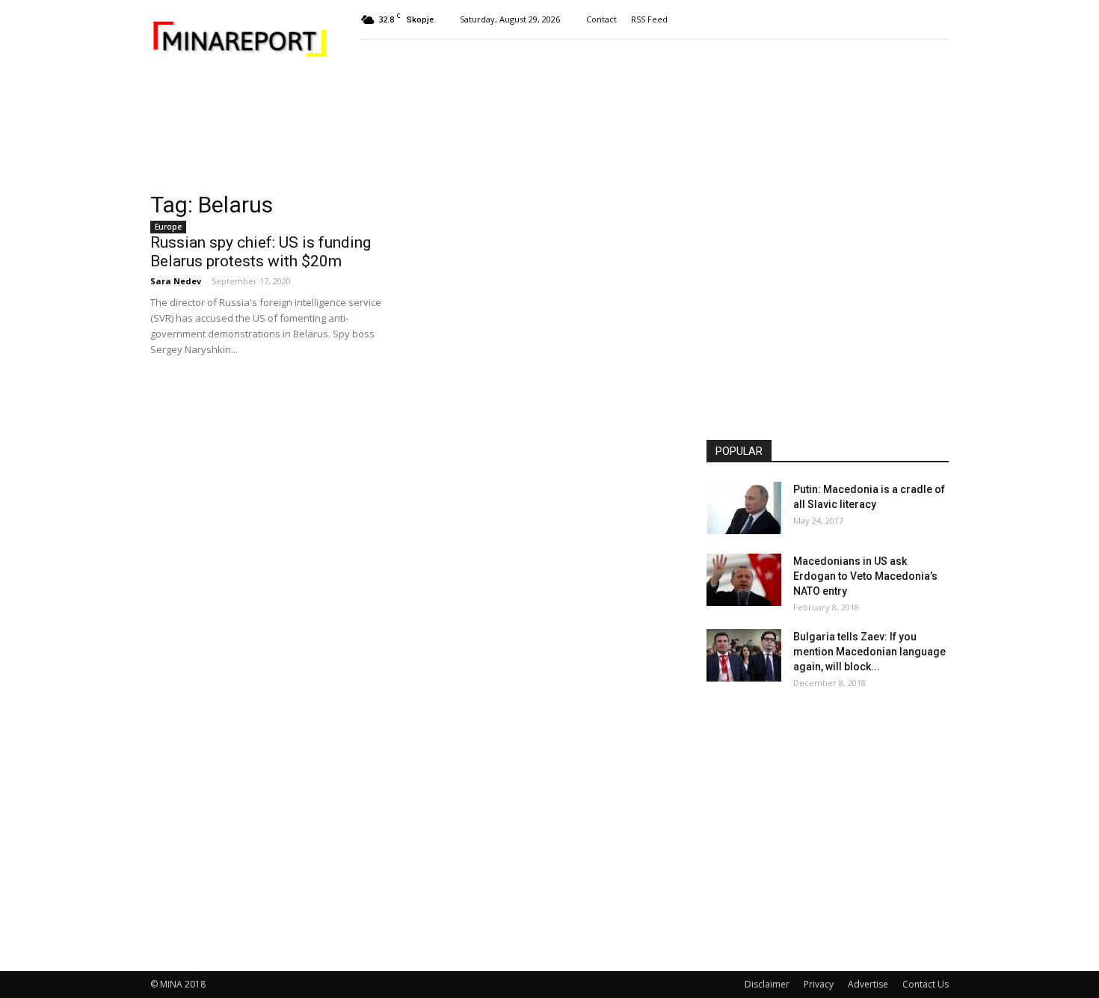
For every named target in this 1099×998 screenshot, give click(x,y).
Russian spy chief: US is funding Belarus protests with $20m (260, 251)
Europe (168, 226)
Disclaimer (767, 984)
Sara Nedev (175, 281)
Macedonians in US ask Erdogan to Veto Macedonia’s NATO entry (865, 576)
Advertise (868, 984)
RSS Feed (649, 19)
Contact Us (925, 984)
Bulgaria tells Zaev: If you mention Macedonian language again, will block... (869, 652)
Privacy (819, 984)
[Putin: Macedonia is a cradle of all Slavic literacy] (743, 508)
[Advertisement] (549, 131)
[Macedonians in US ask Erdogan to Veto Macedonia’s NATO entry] (743, 580)
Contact (601, 19)
